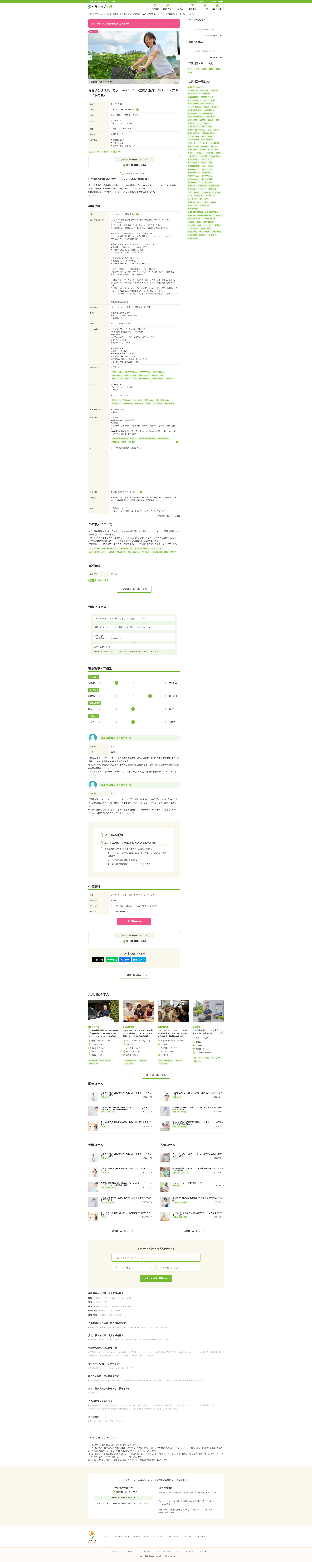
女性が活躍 (203, 156)
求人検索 (93, 1421)
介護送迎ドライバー (207, 97)
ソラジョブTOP (93, 14)
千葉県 (112, 1298)
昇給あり (215, 107)
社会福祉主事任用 (194, 218)
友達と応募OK (192, 149)
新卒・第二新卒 (193, 146)
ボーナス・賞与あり (194, 107)
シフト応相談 (138, 400)
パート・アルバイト (99, 1044)
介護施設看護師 (193, 97)
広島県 (103, 1310)
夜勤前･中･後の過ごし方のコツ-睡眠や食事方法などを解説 (197, 1199)
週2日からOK (116, 403)
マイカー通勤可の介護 (97, 1380)
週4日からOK (139, 403)
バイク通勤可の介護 (114, 1380)
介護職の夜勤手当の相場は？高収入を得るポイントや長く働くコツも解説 (126, 1093)
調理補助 (134, 1356)
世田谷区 (100, 1327)
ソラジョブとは (211, 1)
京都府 (98, 1306)
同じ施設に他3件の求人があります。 (136, 173)
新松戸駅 (93, 1340)
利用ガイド (128, 1536)
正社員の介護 (94, 1368)
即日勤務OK (211, 117)
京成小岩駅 (200, 1052)
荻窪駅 (117, 1340)
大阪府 (105, 1306)
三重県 (105, 1302)
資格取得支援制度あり (109, 549)
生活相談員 (93, 1356)
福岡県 (103, 1315)
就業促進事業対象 (194, 133)
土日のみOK (165, 400)
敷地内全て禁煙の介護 (196, 1380)
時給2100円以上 (117, 372)
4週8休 (213, 202)
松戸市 (197, 69)
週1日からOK (115, 152)
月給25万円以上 (206, 159)
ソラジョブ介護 (106, 14)
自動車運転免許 (208, 222)
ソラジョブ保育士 (203, 1551)
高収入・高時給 (94, 152)
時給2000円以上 (131, 372)
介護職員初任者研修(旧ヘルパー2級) (124, 438)
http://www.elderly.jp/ (119, 911)
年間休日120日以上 (194, 202)
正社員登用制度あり (125, 549)
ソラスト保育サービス (149, 1551)
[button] (134, 174)
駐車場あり (203, 235)
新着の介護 (93, 1393)
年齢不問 (214, 146)
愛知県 (98, 1302)
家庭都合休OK (169, 403)
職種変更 (221, 1)
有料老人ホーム (206, 228)
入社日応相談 (214, 143)
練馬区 (92, 1327)
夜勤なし (136, 552)
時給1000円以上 (157, 379)
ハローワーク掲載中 (141, 549)
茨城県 (98, 1298)
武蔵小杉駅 (143, 1340)
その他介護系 (149, 1356)
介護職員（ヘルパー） (195, 87)
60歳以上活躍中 (193, 140)
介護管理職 (206, 94)
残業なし (211, 120)
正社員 (198, 1042)
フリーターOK (203, 143)
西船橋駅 (101, 1340)
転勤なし (202, 130)
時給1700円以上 (117, 375)
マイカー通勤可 (204, 232)
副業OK (218, 153)
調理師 (125, 1356)
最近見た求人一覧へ (216, 57)
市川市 (190, 69)
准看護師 (132, 442)
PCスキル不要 (213, 149)
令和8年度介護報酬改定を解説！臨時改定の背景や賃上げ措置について (126, 1123)
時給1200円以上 (130, 379)
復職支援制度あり (194, 126)
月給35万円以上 (215, 156)
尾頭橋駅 (153, 1340)
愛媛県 (117, 1310)
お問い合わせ (146, 1536)
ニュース (103, 1536)
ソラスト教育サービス (168, 1551)
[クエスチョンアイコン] (137, 109)
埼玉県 (105, 1298)
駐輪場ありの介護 (180, 1380)
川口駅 (109, 1340)
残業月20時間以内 (170, 552)
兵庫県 (112, 1306)
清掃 (141, 1356)
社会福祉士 (191, 225)
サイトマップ (202, 1536)
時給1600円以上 (130, 375)
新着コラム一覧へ (120, 1231)
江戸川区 (123, 14)
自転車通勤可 (192, 235)
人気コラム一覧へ (192, 1231)
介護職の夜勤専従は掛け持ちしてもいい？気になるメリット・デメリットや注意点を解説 (126, 1108)
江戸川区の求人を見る (156, 1075)
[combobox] (157, 1257)
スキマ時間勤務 (214, 186)
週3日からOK (127, 403)
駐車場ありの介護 (145, 1380)
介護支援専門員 (193, 209)
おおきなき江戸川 (134, 14)
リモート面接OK (213, 130)
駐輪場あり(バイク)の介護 (162, 1380)
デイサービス (207, 225)
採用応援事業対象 (208, 133)
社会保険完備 (157, 552)
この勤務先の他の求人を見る (134, 589)
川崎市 (131, 1327)
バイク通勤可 (216, 232)
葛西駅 (128, 1055)
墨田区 (211, 69)
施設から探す (103, 1421)
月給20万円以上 (193, 163)
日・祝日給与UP (207, 182)
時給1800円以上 (158, 372)
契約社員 (129, 1044)
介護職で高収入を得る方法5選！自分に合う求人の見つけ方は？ (197, 1093)
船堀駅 (113, 134)
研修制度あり (146, 552)
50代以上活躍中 (206, 136)
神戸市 (165, 1327)
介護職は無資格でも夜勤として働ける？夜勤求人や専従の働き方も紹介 (197, 1108)
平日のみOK (216, 192)
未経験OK (105, 152)
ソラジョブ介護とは (115, 1536)
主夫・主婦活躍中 (207, 140)
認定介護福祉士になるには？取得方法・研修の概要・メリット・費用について (197, 1169)
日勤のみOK (149, 400)
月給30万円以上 (193, 159)
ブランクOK (192, 143)
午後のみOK (202, 189)
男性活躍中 (204, 146)
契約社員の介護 (127, 1368)
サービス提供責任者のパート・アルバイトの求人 (128, 864)
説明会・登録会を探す (117, 1421)
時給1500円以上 (144, 375)
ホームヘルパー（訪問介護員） (123, 109)
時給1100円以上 (144, 379)
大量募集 (111, 552)
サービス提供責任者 (194, 100)
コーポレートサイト (112, 1551)
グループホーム (193, 228)
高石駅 (166, 1340)
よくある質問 (199, 1)
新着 (199, 225)
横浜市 (124, 1327)
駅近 (129, 552)
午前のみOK (127, 400)
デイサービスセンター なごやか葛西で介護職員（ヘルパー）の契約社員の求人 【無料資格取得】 (138, 1033)
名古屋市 (157, 1327)
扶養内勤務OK (192, 156)
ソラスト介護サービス (130, 1551)
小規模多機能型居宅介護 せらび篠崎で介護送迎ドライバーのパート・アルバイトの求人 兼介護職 (103, 1033)
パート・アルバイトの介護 (110, 1368)
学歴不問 (203, 149)
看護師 (124, 442)
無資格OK (191, 153)
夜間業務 (196, 192)
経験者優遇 (209, 153)
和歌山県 (128, 1306)
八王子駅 (125, 1340)
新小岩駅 (134, 1340)
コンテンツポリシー (188, 1536)
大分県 (110, 1315)
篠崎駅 (94, 1055)
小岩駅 (163, 1055)
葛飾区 (190, 72)
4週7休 (206, 202)
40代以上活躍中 (193, 136)
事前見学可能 (120, 552)
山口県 (110, 1310)
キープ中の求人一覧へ (215, 36)
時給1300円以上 (117, 379)
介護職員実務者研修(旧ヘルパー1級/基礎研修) (154, 438)
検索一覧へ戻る (134, 975)
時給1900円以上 (144, 372)
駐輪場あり (213, 235)
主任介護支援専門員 (208, 218)
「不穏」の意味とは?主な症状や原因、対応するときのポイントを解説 (197, 1213)
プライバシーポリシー (172, 1536)
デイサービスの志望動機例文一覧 (187, 1183)
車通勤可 (191, 123)
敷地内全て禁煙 (103, 580)
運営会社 (137, 1536)
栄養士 (118, 1356)
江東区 (218, 69)
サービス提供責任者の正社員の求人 (123, 860)
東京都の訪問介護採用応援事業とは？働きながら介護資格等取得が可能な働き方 (197, 1123)
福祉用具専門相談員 (106, 1356)
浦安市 (204, 69)
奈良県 (120, 1306)
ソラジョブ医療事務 (186, 1551)
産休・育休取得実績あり (97, 552)
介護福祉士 (115, 442)
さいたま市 (147, 1327)
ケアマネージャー (194, 94)
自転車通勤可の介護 (130, 1380)
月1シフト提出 (157, 403)
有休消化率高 (192, 120)
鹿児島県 (118, 1315)
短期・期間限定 (207, 126)
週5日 (148, 403)
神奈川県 (128, 1298)
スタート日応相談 (156, 549)
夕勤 (156, 400)
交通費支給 (169, 379)
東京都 (115, 14)
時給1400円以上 (157, 375)
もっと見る (92, 195)
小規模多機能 (192, 232)
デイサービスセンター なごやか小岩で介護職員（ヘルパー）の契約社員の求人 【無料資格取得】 (173, 1033)
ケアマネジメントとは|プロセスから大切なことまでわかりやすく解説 (197, 1154)
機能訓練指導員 (216, 1352)
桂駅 (160, 1340)
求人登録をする (134, 921)
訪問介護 (92, 580)
